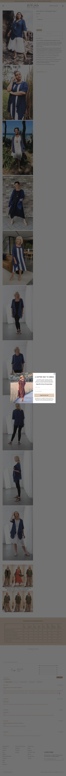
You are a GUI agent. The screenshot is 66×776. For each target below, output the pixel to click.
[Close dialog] (54, 374)
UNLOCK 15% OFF (44, 395)
